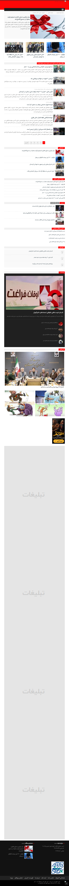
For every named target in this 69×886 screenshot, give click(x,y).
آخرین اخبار (39, 13)
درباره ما (37, 878)
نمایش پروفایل (19, 878)
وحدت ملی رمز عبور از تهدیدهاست (56, 238)
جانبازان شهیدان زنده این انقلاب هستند (45, 220)
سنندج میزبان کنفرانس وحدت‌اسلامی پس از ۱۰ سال (38, 67)
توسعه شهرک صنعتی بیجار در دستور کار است (40, 105)
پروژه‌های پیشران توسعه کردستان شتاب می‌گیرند (42, 264)
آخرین (26, 143)
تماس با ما (51, 878)
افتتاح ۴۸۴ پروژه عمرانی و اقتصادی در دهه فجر (52, 387)
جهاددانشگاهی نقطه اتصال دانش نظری (42, 118)
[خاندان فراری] (50, 397)
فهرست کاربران (28, 878)
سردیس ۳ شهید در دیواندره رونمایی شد (42, 78)
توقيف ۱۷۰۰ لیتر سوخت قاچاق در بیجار (56, 55)
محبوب (62, 203)
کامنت (52, 203)
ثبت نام (44, 878)
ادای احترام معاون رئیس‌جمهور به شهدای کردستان (35, 55)
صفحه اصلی (50, 13)
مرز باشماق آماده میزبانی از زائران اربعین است (40, 129)
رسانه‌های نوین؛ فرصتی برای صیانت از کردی (49, 322)
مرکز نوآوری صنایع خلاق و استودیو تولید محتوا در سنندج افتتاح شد (18, 18)
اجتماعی (34, 13)
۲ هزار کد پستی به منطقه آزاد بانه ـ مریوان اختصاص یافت (15, 55)
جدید (57, 203)
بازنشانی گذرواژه (60, 878)
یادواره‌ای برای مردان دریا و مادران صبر (50, 340)
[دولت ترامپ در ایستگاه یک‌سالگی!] (19, 397)
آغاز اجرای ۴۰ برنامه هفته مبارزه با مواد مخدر (43, 257)
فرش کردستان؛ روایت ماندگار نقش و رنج (50, 334)
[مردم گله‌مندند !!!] (50, 410)
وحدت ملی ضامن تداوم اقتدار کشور (56, 235)
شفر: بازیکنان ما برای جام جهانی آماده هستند (43, 206)
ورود (11, 878)
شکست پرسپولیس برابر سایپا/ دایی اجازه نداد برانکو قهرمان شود (39, 213)
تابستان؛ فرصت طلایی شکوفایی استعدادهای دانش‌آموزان (41, 251)
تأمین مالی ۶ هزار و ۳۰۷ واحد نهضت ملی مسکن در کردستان (36, 92)
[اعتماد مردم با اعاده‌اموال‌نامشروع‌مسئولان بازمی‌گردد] (19, 410)
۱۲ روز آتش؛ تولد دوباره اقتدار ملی (56, 242)
